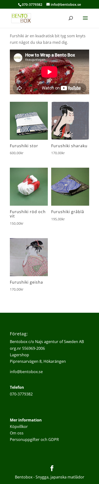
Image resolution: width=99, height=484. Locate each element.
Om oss (17, 433)
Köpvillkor (19, 426)
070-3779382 (21, 394)
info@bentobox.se (26, 371)
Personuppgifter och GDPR (34, 439)
